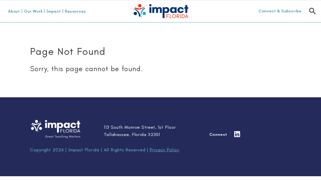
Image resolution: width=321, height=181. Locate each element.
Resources (75, 11)
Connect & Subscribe (280, 11)
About (14, 11)
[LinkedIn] (237, 134)
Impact (53, 11)
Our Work (33, 11)
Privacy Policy (164, 150)
